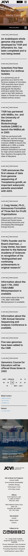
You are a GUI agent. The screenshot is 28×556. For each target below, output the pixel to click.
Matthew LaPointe (6, 398)
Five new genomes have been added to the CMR (12, 345)
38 (4, 382)
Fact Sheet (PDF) (6, 411)
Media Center (14, 520)
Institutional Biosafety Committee (14, 546)
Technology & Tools (14, 487)
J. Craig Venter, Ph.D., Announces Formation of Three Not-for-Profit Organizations (13, 210)
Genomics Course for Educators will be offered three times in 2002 (13, 367)
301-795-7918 (5, 400)
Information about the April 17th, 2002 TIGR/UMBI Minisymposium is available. (13, 287)
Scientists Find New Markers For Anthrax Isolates (12, 70)
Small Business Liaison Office (14, 551)
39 (8, 382)
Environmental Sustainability (14, 482)
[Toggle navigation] (25, 2)
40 (13, 382)
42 (21, 382)
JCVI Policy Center (14, 489)
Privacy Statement (8, 544)
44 (7, 386)
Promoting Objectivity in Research (14, 549)
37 (25, 379)
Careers (14, 522)
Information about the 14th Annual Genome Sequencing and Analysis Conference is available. (14, 321)
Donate (19, 1)
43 (25, 382)
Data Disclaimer (20, 544)
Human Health (14, 480)
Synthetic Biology (14, 485)
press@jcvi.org (5, 403)
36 (21, 379)
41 (17, 382)
